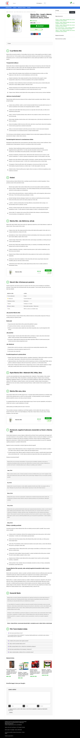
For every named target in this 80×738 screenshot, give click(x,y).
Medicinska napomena (9, 723)
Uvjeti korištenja (15, 721)
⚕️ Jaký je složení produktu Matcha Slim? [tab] (16, 643)
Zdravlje (28, 7)
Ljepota (14, 7)
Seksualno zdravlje (21, 7)
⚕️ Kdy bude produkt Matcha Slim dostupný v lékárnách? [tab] (20, 649)
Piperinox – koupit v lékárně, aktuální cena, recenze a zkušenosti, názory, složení (47, 671)
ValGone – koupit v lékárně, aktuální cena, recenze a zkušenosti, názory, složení (65, 31)
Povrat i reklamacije (19, 722)
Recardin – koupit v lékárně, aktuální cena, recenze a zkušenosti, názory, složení (65, 23)
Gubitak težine (9, 7)
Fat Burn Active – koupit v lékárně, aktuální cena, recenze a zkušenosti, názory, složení (35, 672)
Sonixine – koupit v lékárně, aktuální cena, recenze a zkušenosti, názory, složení (65, 20)
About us (10, 722)
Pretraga (57, 10)
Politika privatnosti (8, 721)
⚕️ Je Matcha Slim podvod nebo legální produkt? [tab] (18, 640)
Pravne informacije (22, 721)
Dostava (14, 722)
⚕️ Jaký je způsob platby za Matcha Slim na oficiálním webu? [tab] (21, 652)
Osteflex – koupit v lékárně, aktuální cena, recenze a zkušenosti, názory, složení (65, 26)
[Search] (45, 3)
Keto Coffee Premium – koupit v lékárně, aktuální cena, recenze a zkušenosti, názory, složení (11, 672)
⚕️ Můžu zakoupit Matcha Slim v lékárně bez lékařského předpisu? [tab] (22, 646)
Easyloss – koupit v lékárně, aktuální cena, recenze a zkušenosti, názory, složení (23, 674)
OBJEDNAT (40, 26)
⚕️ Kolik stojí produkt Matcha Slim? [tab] (15, 633)
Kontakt (6, 722)
